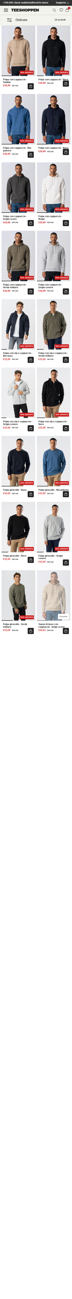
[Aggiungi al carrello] (31, 86)
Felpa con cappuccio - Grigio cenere (50, 286)
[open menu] (6, 10)
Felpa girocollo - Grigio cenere (50, 557)
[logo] (25, 10)
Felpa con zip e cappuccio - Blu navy (17, 354)
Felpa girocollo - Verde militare (15, 625)
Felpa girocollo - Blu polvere (53, 490)
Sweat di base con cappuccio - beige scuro (51, 625)
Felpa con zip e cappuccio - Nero (53, 423)
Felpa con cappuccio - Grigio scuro (15, 217)
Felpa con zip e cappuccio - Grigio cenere (17, 423)
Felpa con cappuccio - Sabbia (15, 81)
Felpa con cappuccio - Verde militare (15, 286)
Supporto (61, 3)
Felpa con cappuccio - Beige (50, 217)
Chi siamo (42, 3)
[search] (54, 10)
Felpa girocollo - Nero (14, 556)
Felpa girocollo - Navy (15, 490)
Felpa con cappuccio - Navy (53, 148)
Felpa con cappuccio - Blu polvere (17, 149)
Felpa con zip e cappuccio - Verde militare (53, 354)
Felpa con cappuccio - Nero (53, 79)
